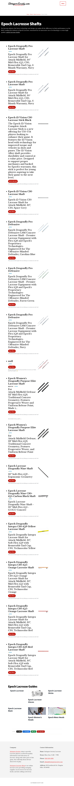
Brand (31, 14)
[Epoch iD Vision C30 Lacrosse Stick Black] (42, 124)
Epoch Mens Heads (56, 717)
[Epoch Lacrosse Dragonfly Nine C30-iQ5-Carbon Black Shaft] (42, 497)
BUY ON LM (13, 181)
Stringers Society (15, 751)
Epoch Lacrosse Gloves (34, 700)
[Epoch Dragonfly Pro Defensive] (42, 228)
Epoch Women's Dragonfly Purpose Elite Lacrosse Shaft (22, 381)
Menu (62, 3)
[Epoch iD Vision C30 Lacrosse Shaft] (42, 198)
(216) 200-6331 (49, 758)
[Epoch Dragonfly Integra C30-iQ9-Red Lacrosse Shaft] (42, 652)
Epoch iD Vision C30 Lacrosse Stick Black (20, 119)
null (10, 361)
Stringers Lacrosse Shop (17, 765)
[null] (42, 365)
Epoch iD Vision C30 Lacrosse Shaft (20, 192)
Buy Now (12, 71)
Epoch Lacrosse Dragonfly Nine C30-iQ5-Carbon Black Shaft (22, 493)
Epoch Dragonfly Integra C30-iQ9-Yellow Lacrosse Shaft (22, 526)
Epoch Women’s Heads (35, 718)
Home (28, 14)
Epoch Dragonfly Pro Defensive (20, 223)
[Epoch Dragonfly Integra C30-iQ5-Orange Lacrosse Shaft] (42, 568)
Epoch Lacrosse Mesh (14, 709)
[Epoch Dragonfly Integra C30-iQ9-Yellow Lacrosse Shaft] (42, 531)
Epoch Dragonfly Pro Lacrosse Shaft (20, 47)
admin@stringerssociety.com (53, 762)
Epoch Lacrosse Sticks (55, 691)
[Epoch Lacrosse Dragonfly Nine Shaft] (42, 472)
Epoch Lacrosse (37, 14)
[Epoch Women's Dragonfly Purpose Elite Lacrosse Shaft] (42, 387)
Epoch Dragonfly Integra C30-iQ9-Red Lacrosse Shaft (20, 647)
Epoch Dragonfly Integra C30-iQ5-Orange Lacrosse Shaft (21, 565)
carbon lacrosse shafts (13, 32)
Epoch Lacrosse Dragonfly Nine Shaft (20, 467)
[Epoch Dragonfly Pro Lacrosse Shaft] (42, 53)
